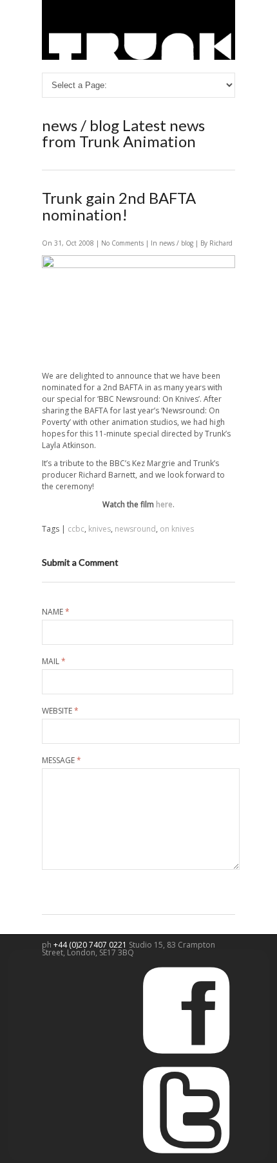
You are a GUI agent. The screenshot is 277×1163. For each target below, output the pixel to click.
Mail (54, 661)
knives (99, 528)
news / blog (176, 243)
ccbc (76, 528)
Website (60, 711)
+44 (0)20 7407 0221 (91, 944)
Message (61, 760)
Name (56, 612)
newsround (135, 528)
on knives (177, 528)
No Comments (123, 243)
